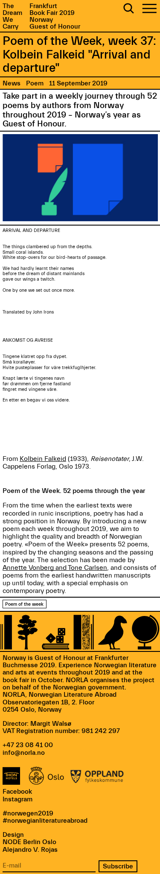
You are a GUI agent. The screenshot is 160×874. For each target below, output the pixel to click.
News (11, 83)
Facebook (17, 791)
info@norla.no (24, 753)
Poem (35, 83)
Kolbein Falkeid (43, 459)
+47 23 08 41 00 (28, 745)
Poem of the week (24, 604)
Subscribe (118, 866)
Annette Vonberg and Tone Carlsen (55, 568)
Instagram (17, 799)
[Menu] (149, 9)
